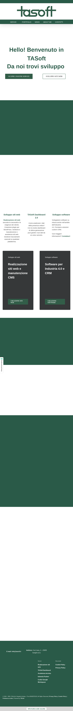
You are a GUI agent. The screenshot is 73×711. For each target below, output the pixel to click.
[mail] (61, 651)
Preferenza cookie (8, 698)
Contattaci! (66, 236)
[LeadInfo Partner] (19, 680)
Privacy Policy (53, 696)
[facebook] (52, 651)
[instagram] (66, 651)
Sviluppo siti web (12, 215)
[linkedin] (57, 651)
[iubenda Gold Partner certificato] (19, 666)
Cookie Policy (62, 696)
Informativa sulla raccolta (36, 709)
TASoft (22, 698)
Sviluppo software (61, 215)
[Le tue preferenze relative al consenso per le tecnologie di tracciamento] (1, 365)
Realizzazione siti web (11, 220)
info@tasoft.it (16, 651)
